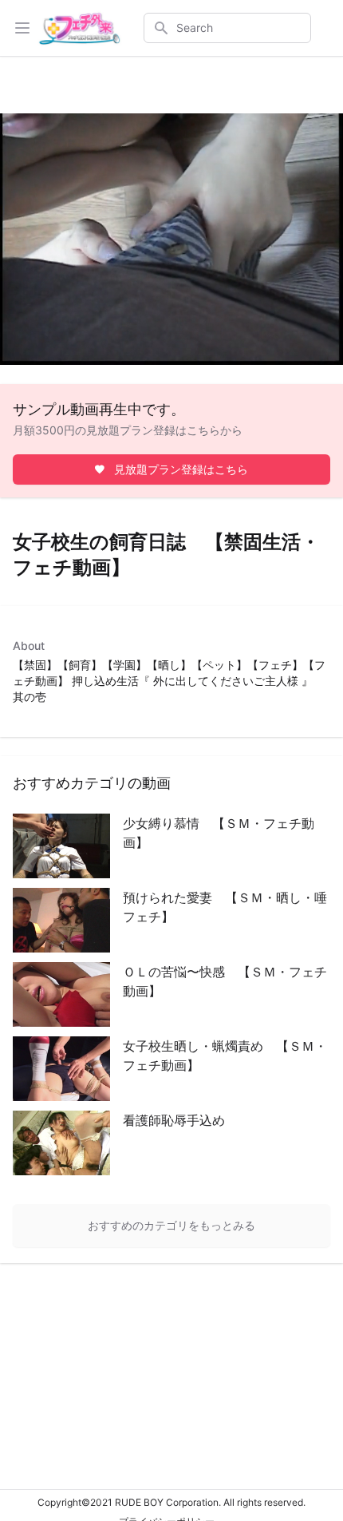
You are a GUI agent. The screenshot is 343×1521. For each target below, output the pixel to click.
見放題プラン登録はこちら (181, 469)
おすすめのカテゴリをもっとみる (171, 1225)
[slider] (154, 353)
